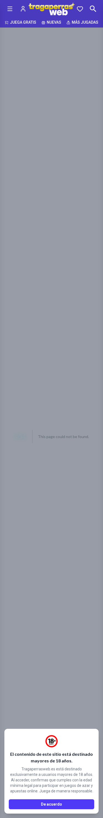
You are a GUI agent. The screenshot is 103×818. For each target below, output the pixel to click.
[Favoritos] (79, 8)
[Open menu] (9, 8)
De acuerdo (51, 804)
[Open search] (93, 8)
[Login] (23, 8)
